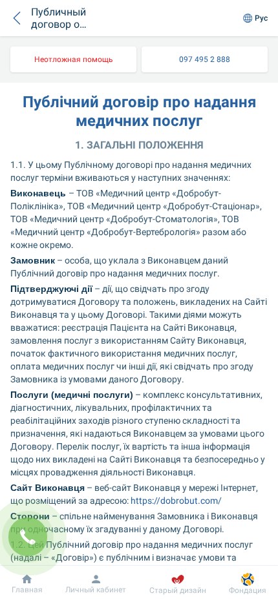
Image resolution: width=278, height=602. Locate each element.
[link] (73, 59)
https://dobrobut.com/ (176, 500)
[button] (16, 18)
